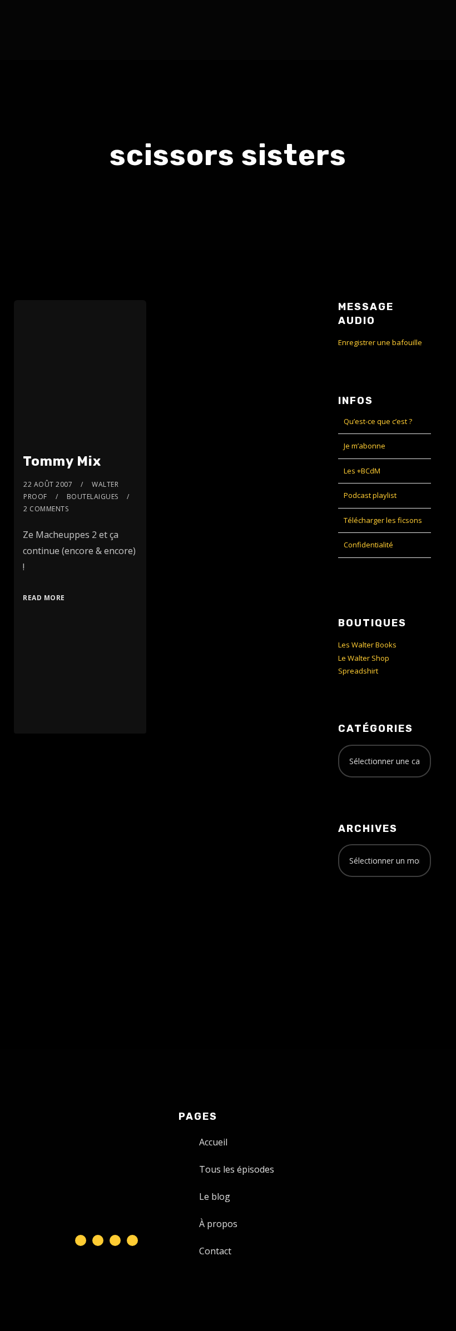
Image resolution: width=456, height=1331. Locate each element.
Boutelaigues (92, 496)
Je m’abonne (364, 446)
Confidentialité (368, 545)
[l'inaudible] (43, 30)
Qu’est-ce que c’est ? (378, 421)
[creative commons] (372, 929)
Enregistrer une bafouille (380, 342)
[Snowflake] (80, 1240)
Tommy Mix (62, 461)
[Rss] (132, 1240)
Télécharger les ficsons (383, 520)
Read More (44, 597)
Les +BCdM (362, 471)
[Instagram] (115, 1240)
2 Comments (45, 509)
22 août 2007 (47, 484)
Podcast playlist (370, 495)
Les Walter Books (367, 645)
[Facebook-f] (97, 1240)
